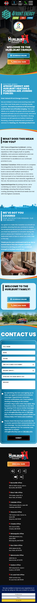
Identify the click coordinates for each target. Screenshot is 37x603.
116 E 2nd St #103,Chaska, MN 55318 (15, 526)
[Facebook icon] (18, 471)
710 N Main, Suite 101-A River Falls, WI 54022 (16, 495)
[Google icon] (13, 471)
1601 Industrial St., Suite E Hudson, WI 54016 (16, 567)
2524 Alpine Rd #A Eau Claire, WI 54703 (15, 547)
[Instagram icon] (24, 471)
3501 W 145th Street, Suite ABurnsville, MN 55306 (17, 485)
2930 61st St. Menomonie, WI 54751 (16, 557)
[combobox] (18, 365)
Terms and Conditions (25, 417)
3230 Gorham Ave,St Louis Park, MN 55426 (16, 577)
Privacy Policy (9, 417)
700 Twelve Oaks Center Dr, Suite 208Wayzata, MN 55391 (17, 515)
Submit (18, 438)
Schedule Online (20, 4)
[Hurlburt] (6, 3)
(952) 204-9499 (19, 62)
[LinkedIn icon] (21, 477)
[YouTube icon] (16, 477)
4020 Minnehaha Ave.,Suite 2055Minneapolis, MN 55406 (16, 537)
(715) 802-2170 (27, 432)
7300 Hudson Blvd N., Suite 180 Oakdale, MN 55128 (18, 504)
